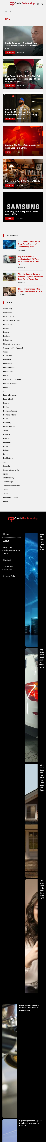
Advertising (7, 309)
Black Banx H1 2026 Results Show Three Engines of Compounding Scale (29, 244)
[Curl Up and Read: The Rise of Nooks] (23, 174)
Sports (5, 474)
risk (4, 462)
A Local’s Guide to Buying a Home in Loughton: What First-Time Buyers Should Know (30, 276)
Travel (5, 494)
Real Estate (8, 458)
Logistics (6, 438)
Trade (5, 490)
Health (6, 407)
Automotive (7, 324)
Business (6, 336)
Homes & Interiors (10, 415)
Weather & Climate (10, 497)
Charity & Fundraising (11, 344)
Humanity (7, 423)
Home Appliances (10, 411)
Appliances (7, 313)
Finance (6, 387)
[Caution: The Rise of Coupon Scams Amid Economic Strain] (23, 141)
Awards (6, 328)
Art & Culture (8, 316)
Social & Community (11, 470)
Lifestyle (6, 435)
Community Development (13, 348)
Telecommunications (11, 486)
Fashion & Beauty (10, 383)
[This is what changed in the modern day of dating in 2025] (9, 291)
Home (5, 11)
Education (7, 360)
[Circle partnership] (22, 4)
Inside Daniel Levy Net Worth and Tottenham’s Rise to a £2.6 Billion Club (21, 46)
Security (6, 466)
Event (5, 375)
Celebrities (7, 340)
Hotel (5, 419)
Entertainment (9, 368)
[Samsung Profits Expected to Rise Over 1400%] (23, 207)
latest (5, 431)
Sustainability (8, 478)
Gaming (6, 403)
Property (6, 454)
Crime (5, 352)
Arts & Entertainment (11, 320)
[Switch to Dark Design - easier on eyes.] (38, 4)
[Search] (42, 4)
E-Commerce (8, 356)
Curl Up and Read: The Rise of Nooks (22, 181)
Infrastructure (9, 427)
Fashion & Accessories (12, 379)
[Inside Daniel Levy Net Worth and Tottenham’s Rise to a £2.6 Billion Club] (23, 41)
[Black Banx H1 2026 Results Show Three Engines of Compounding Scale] (9, 244)
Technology (8, 482)
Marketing (7, 442)
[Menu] (4, 4)
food (5, 391)
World (5, 501)
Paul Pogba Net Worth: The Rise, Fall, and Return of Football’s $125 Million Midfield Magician (23, 79)
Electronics (7, 364)
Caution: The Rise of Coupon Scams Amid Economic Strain (22, 146)
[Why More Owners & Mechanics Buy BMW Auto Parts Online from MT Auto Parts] (9, 259)
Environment (8, 372)
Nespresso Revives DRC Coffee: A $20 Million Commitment (29, 1008)
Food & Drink (8, 399)
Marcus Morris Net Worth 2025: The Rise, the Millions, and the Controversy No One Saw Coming (22, 112)
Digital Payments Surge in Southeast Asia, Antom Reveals (30, 1123)
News (5, 446)
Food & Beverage (10, 395)
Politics (6, 450)
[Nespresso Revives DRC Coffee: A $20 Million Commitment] (9, 1061)
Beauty (6, 332)
